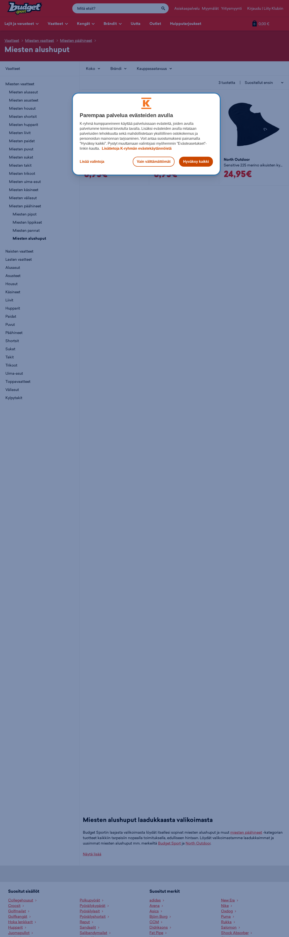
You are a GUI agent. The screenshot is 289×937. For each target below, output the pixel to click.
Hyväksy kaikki (196, 161)
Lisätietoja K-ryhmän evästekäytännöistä (136, 148)
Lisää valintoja (92, 161)
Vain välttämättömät (153, 161)
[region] (146, 134)
